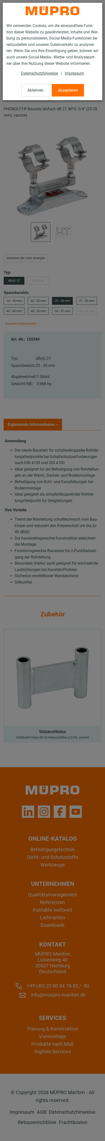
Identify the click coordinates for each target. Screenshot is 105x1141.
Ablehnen (35, 90)
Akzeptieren (68, 90)
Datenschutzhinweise (39, 73)
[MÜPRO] (52, 10)
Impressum (74, 73)
